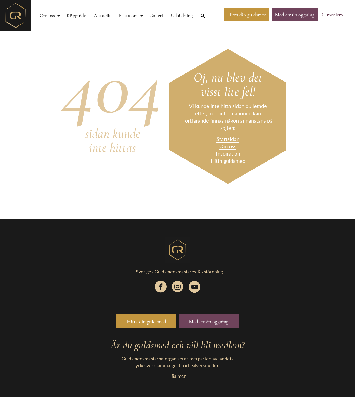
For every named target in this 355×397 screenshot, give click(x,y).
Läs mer (177, 376)
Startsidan (227, 139)
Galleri (156, 15)
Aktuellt (102, 15)
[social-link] (160, 289)
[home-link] (15, 15)
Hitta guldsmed (228, 161)
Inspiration (228, 153)
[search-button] (203, 15)
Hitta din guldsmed (246, 15)
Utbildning (182, 15)
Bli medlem (331, 15)
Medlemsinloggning (294, 15)
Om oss (47, 15)
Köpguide (76, 15)
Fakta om (128, 15)
